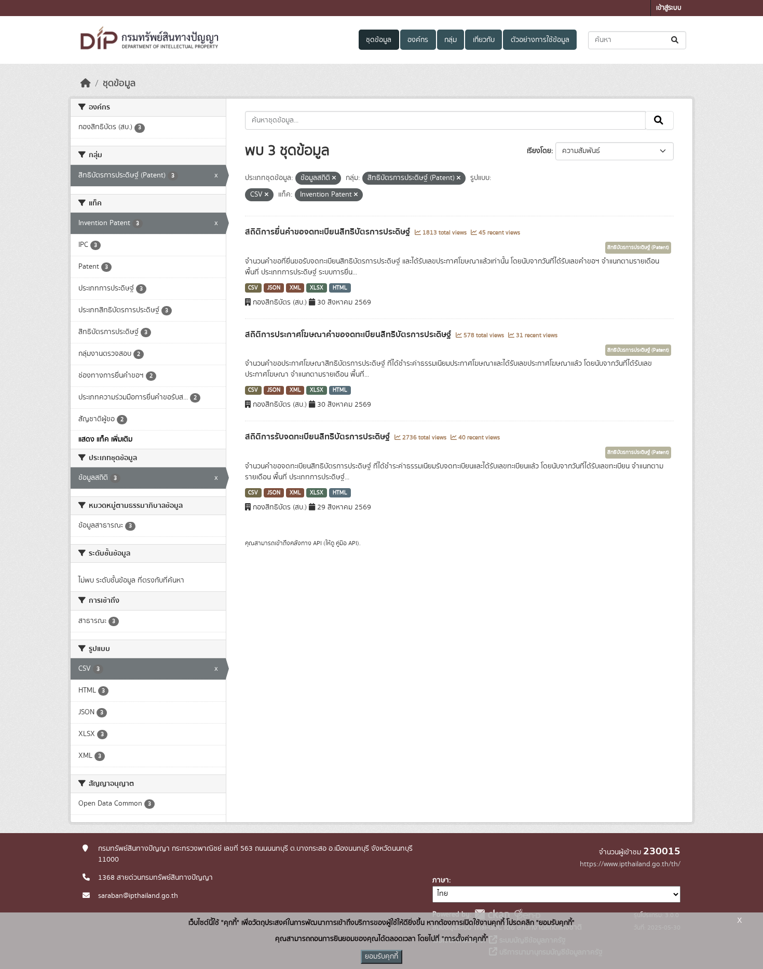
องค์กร (417, 40)
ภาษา (440, 880)
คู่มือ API (346, 543)
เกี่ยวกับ (484, 40)
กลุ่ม (450, 40)
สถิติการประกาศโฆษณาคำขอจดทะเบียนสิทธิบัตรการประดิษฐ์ (349, 334)
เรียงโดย (539, 151)
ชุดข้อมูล (378, 40)
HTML (340, 288)
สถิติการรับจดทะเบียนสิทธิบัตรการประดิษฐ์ (318, 437)
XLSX (316, 288)
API (317, 543)
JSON (273, 288)
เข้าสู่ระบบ (669, 8)
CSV (253, 288)
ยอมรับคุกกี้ (381, 956)
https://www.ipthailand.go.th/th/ (630, 864)
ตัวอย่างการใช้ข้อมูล (540, 40)
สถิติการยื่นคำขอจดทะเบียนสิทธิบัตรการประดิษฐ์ (328, 232)
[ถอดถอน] (334, 178)
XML (295, 288)
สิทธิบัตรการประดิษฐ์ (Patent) (638, 247)
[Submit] (675, 40)
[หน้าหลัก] (85, 83)
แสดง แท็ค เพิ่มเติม (105, 439)
